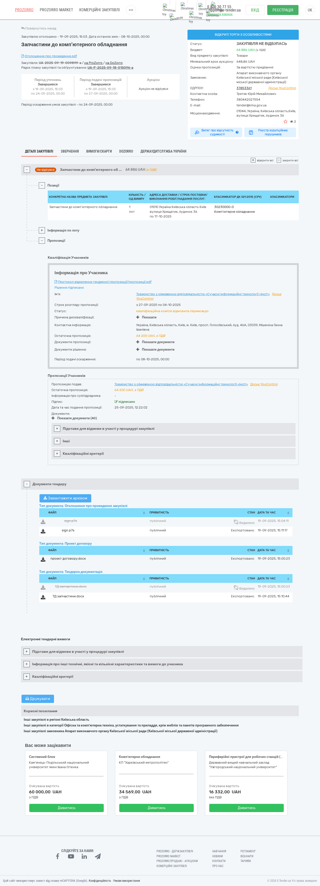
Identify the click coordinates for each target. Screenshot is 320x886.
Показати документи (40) (77, 418)
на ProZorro (93, 63)
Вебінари (246, 856)
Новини (217, 856)
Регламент (248, 851)
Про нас (218, 866)
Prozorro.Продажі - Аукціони (177, 861)
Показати (149, 317)
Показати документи (158, 342)
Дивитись (67, 808)
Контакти (219, 861)
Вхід (255, 10)
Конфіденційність (100, 881)
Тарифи (245, 861)
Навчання (219, 851)
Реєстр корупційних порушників (273, 132)
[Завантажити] (43, 523)
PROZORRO (24, 9)
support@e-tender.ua (224, 10)
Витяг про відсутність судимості (217, 132)
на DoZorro (114, 63)
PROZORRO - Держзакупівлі (174, 851)
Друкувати (39, 698)
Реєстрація (282, 10)
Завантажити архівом (67, 498)
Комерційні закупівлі (99, 9)
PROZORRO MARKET (56, 9)
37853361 (244, 88)
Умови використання (126, 881)
